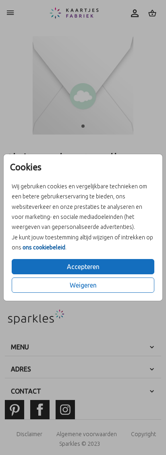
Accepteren (83, 266)
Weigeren (83, 285)
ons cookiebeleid (44, 247)
